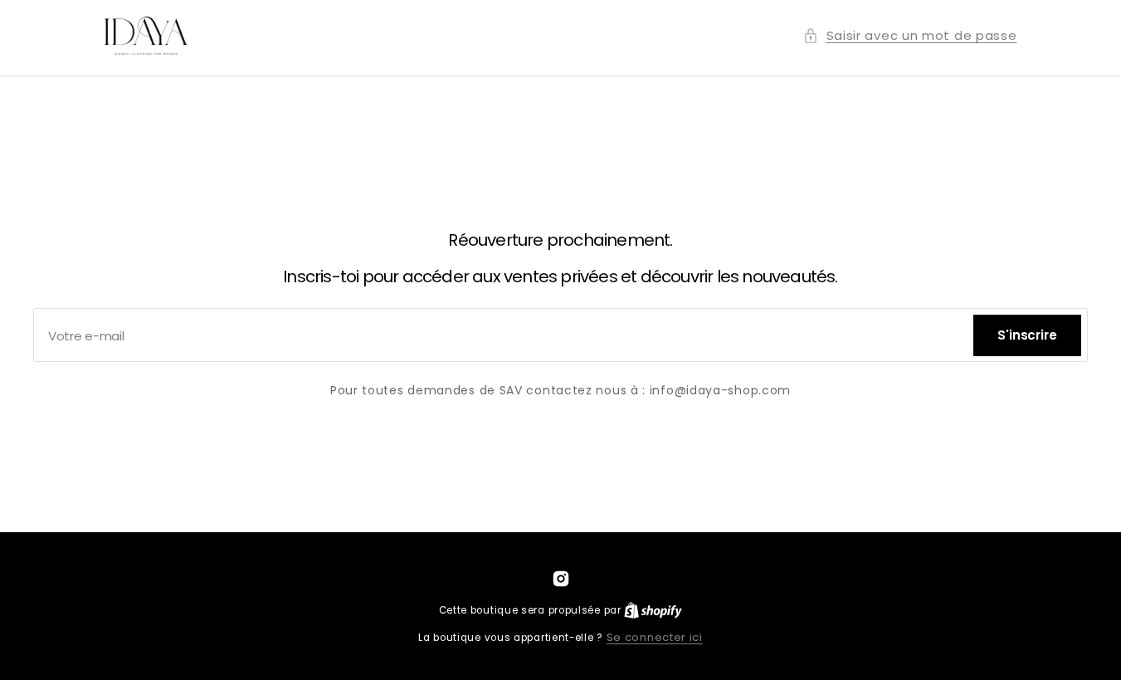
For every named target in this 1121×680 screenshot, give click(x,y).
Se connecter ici (655, 637)
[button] (910, 35)
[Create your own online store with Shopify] (653, 610)
